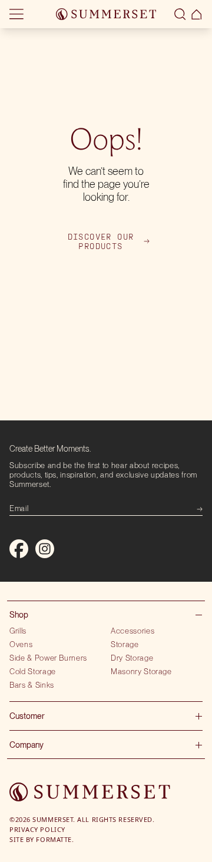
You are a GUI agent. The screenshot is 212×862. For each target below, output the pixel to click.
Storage (125, 644)
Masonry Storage (141, 671)
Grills (17, 630)
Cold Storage (32, 671)
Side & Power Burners (48, 657)
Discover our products (101, 241)
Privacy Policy (37, 829)
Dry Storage (132, 657)
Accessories (132, 630)
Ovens (20, 644)
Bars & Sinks (31, 684)
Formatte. (55, 839)
